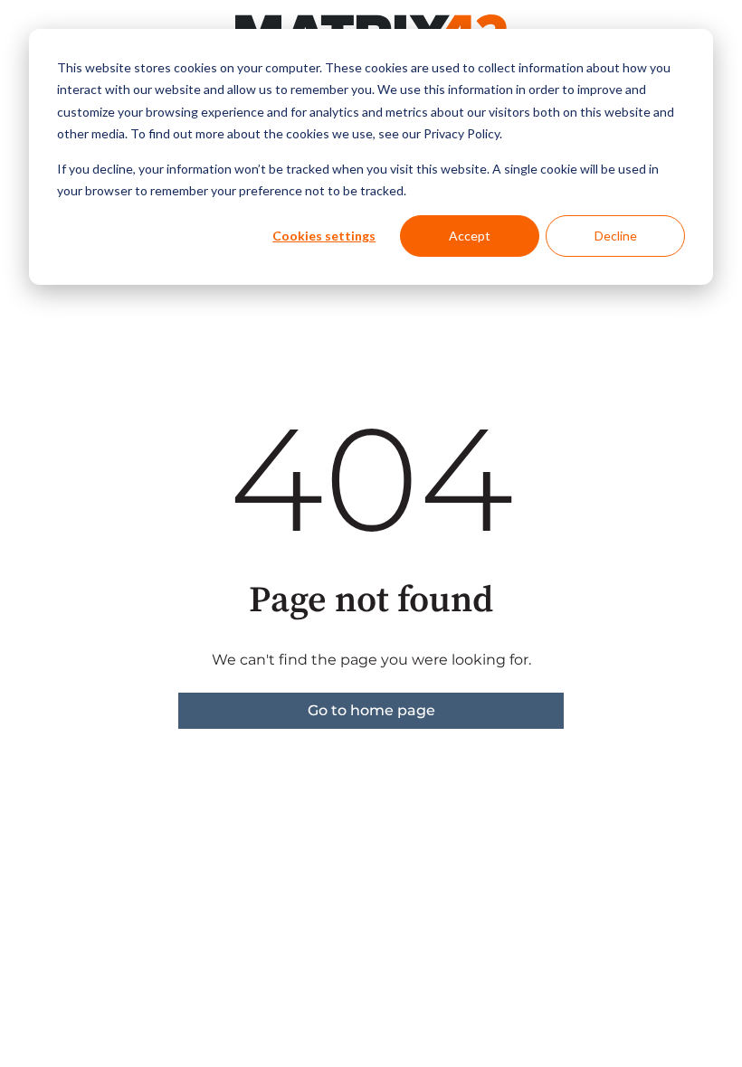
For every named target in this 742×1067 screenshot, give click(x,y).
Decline (616, 235)
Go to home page (371, 710)
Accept (469, 235)
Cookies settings (324, 235)
